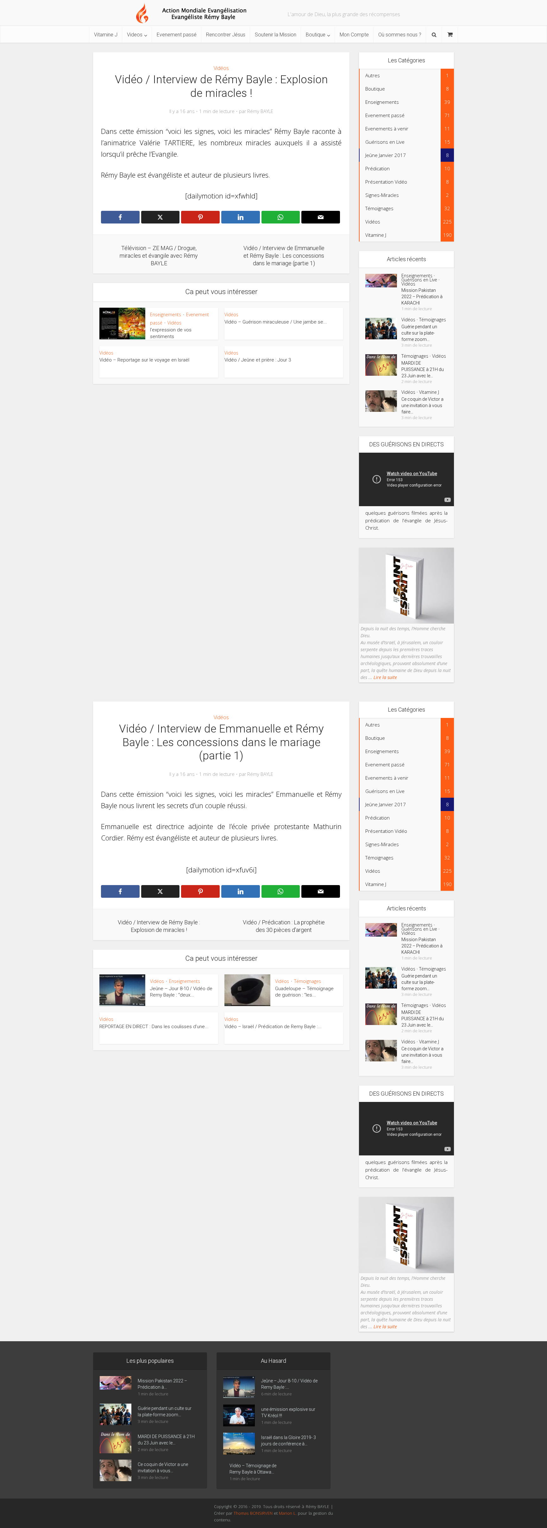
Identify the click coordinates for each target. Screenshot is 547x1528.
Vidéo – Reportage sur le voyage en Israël (144, 360)
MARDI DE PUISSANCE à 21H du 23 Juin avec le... (422, 369)
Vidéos (221, 68)
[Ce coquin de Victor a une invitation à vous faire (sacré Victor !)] (383, 401)
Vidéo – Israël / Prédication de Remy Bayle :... (273, 1026)
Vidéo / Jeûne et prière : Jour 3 (257, 360)
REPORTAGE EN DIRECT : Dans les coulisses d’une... (154, 1026)
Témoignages (432, 320)
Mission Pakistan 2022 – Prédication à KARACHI (422, 296)
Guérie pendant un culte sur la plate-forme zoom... (419, 333)
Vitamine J (105, 35)
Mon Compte (354, 35)
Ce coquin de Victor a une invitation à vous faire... (422, 405)
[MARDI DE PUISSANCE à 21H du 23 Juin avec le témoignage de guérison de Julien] (383, 365)
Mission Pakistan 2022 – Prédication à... (162, 1384)
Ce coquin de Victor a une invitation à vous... (163, 1467)
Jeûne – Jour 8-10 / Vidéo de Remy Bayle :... (289, 1384)
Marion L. (288, 1513)
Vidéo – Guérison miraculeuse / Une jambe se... (275, 322)
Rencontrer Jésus (225, 35)
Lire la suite (384, 677)
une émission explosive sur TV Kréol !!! (288, 1412)
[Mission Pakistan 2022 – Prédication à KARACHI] (383, 280)
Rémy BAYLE (260, 111)
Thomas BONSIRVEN (253, 1513)
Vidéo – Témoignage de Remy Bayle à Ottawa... (252, 1469)
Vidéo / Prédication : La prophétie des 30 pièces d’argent (267, 1348)
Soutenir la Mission (275, 35)
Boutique (315, 35)
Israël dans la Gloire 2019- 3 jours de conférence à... (288, 1440)
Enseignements (165, 314)
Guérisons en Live (419, 280)
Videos (134, 35)
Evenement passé (177, 35)
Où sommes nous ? (399, 35)
